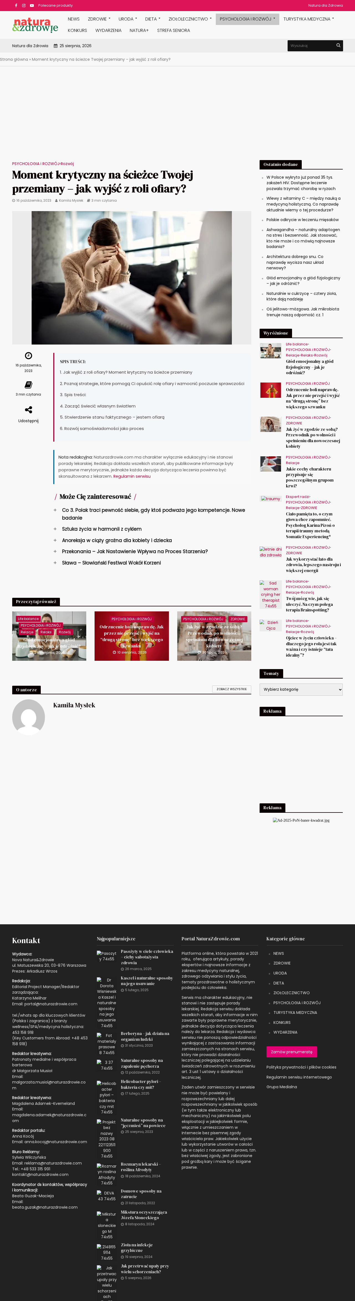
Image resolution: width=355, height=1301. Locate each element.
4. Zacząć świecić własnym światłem (98, 406)
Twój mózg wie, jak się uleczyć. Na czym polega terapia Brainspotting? (309, 604)
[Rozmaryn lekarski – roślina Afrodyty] (107, 1174)
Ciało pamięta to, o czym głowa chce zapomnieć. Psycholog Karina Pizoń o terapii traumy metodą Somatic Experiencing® (310, 525)
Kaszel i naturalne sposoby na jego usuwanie (147, 980)
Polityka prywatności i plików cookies (301, 1067)
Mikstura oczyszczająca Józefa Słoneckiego (144, 1215)
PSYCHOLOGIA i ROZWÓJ (246, 19)
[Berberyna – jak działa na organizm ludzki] (107, 1044)
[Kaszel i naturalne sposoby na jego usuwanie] (107, 1002)
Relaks (46, 632)
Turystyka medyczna (306, 19)
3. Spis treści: (73, 395)
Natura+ (139, 30)
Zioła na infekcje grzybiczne (137, 1247)
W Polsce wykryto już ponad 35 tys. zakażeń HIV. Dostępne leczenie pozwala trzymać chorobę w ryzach (301, 182)
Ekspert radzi (297, 497)
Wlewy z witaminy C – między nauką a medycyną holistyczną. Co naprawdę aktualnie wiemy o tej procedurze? (304, 204)
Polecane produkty (55, 5)
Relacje (27, 632)
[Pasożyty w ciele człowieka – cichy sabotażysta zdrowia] (107, 956)
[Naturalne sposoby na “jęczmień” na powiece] (107, 1139)
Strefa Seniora (173, 30)
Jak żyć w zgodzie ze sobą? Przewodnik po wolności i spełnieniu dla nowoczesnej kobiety (214, 636)
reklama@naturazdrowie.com (53, 1163)
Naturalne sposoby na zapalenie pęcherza (142, 1063)
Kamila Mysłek (71, 200)
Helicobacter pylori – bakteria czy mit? (141, 1084)
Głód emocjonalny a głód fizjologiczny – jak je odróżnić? (49, 643)
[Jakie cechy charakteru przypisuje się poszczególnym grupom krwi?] (270, 463)
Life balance (28, 618)
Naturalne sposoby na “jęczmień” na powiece (143, 1122)
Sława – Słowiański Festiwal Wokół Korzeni (107, 562)
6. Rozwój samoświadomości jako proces (102, 428)
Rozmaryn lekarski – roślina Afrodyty (141, 1167)
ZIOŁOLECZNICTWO (291, 993)
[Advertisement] (177, 115)
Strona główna (14, 59)
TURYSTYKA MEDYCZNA (295, 1012)
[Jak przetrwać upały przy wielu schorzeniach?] (107, 1285)
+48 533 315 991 (35, 1169)
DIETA (151, 19)
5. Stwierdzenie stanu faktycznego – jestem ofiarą (112, 417)
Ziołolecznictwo (188, 19)
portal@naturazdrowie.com (50, 1004)
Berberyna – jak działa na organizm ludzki (145, 1036)
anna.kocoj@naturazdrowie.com (55, 1142)
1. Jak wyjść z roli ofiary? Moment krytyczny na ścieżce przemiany (126, 372)
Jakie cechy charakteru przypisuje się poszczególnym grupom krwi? (310, 477)
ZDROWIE (97, 19)
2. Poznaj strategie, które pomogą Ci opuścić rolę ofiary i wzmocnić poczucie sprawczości (152, 383)
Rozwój (67, 163)
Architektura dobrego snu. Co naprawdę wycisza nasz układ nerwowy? (295, 262)
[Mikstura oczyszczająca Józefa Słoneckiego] (107, 1225)
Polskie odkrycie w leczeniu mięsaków (303, 219)
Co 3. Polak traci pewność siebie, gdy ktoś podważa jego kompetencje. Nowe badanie (149, 514)
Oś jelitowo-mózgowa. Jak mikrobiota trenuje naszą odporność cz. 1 (303, 312)
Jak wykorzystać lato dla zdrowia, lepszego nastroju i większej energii (313, 564)
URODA (126, 19)
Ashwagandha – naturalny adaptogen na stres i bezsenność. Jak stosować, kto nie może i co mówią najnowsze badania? (303, 238)
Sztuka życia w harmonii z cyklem (97, 528)
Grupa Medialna (282, 1087)
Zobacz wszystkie (232, 689)
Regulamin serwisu (132, 476)
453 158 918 (23, 1032)
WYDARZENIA (108, 30)
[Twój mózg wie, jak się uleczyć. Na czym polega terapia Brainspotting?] (271, 594)
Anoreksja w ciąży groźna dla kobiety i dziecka (112, 540)
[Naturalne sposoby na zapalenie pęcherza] (107, 1065)
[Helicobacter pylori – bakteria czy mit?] (107, 1097)
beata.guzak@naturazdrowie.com (45, 1207)
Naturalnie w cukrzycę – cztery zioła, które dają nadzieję (302, 296)
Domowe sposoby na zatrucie (141, 1193)
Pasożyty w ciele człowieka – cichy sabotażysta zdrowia (147, 957)
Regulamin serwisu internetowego (299, 1077)
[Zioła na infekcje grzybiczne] (107, 1252)
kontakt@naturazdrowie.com (40, 1174)
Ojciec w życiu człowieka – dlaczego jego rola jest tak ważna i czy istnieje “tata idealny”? (311, 646)
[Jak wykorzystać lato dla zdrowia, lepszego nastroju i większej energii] (271, 552)
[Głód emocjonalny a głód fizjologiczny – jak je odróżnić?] (49, 635)
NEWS (74, 19)
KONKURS (77, 30)
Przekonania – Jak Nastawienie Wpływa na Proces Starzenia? (130, 551)
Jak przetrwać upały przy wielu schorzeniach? (145, 1268)
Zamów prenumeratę (292, 1052)
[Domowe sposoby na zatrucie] (107, 1195)
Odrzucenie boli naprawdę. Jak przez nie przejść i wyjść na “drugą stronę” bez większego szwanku (132, 636)
